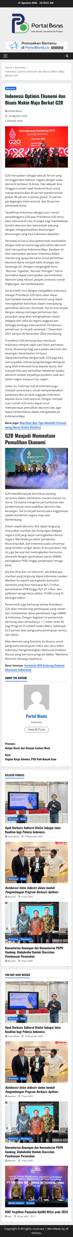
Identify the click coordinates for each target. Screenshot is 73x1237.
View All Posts (36, 729)
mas (10, 1216)
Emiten (30, 1203)
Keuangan (26, 939)
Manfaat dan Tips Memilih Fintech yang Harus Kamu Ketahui (35, 425)
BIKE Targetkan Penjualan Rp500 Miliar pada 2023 (36, 1212)
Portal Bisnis (15, 111)
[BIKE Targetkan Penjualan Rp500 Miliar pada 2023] (36, 1186)
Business (10, 88)
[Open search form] (67, 56)
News (23, 818)
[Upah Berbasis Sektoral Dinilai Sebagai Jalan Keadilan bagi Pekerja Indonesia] (36, 802)
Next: (30, 757)
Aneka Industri (16, 1203)
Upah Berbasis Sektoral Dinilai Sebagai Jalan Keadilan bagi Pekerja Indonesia (33, 830)
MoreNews (54, 1229)
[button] (5, 56)
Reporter (12, 896)
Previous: (27, 746)
